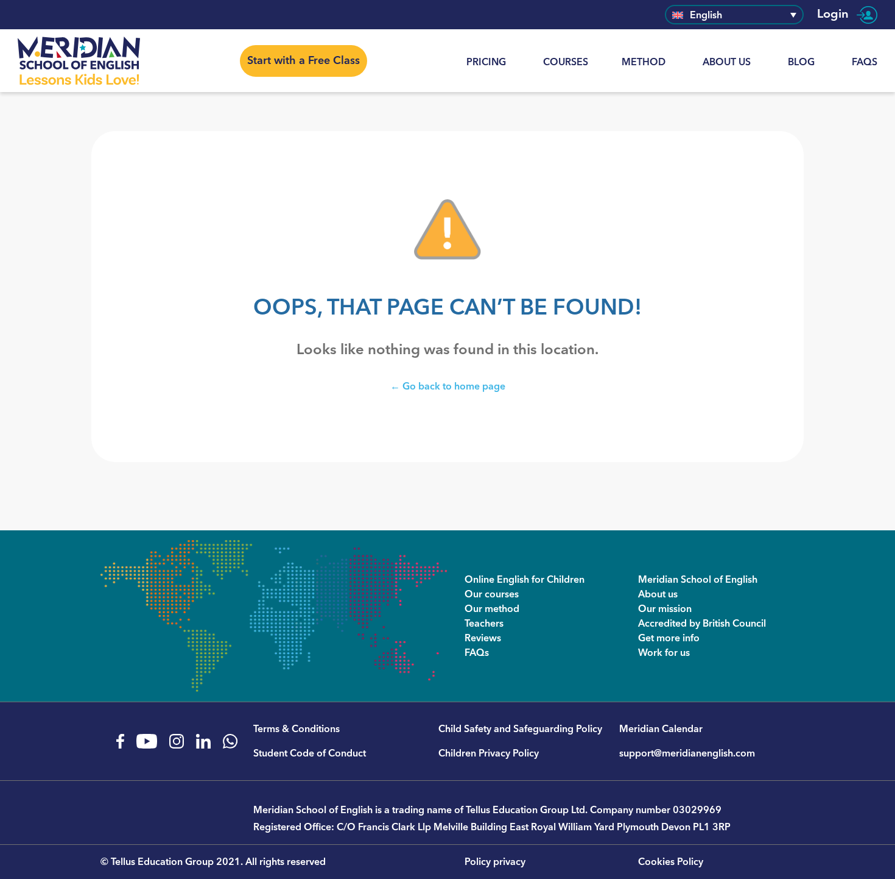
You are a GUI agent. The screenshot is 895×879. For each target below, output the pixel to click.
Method (643, 62)
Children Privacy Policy (488, 753)
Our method (492, 608)
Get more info (669, 638)
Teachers (484, 623)
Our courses (492, 594)
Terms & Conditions (296, 729)
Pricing (486, 62)
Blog (801, 62)
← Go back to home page (447, 386)
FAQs (864, 62)
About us (727, 62)
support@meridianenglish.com (687, 753)
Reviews (483, 638)
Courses (565, 62)
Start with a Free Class (303, 60)
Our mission (665, 608)
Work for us (664, 652)
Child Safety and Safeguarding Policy (520, 729)
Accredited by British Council (702, 623)
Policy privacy (495, 862)
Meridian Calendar (661, 729)
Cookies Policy (670, 862)
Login (834, 14)
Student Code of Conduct (309, 753)
